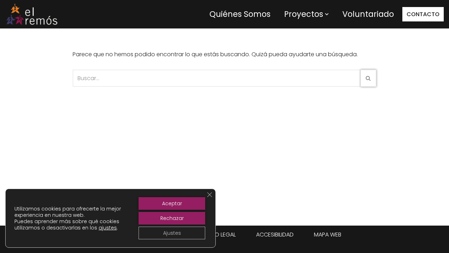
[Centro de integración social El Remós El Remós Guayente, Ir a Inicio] (31, 14)
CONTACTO (423, 14)
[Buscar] (368, 78)
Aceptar (172, 203)
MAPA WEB (327, 235)
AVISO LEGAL (219, 235)
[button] (327, 14)
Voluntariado (368, 14)
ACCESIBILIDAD (275, 235)
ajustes (108, 228)
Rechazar (172, 218)
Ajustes (172, 232)
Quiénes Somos (239, 14)
